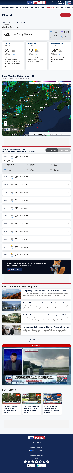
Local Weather (50, 7)
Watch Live (5, 7)
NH (6, 12)
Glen (9, 12)
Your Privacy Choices (38, 450)
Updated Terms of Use (36, 447)
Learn (42, 7)
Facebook (25, 461)
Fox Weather (36, 2)
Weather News (14, 7)
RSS (47, 461)
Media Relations (36, 453)
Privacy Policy (37, 445)
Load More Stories (36, 340)
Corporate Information (36, 455)
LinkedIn (40, 461)
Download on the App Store (31, 465)
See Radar (65, 15)
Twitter (29, 461)
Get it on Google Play (41, 465)
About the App (37, 442)
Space (57, 7)
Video (68, 7)
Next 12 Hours (52, 150)
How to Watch (24, 7)
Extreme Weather (34, 7)
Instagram (32, 461)
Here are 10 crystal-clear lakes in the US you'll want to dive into (46, 303)
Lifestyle (63, 7)
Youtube (36, 461)
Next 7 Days (64, 150)
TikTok (44, 461)
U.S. (3, 12)
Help (36, 458)
